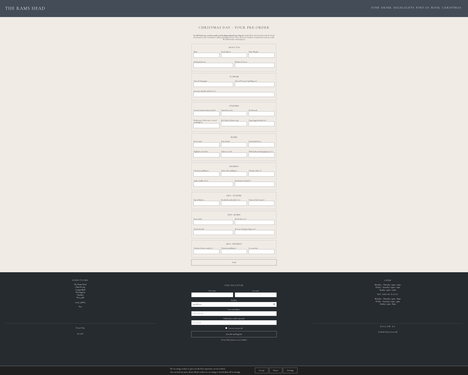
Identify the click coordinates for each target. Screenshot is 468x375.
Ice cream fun (253, 248)
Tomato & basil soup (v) (256, 200)
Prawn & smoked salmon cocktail (204, 110)
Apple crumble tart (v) (201, 181)
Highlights (403, 7)
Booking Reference (200, 62)
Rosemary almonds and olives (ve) (205, 91)
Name (196, 52)
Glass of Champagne (200, 81)
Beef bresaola (253, 110)
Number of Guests (241, 62)
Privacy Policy (80, 328)
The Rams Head (25, 8)
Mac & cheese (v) (240, 219)
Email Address (226, 52)
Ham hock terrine (227, 110)
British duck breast (255, 141)
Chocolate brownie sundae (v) (203, 248)
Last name (255, 291)
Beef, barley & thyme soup (230, 120)
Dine (375, 7)
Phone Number (254, 52)
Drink (386, 7)
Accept (262, 370)
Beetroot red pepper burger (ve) (245, 229)
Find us (422, 7)
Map (80, 307)
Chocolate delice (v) (255, 171)
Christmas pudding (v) (201, 171)
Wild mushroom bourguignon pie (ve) (261, 151)
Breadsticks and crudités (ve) (230, 200)
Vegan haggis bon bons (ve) (257, 120)
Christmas (451, 7)
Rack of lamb (225, 141)
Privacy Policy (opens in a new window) (234, 340)
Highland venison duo (201, 151)
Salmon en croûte (226, 151)
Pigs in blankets (199, 200)
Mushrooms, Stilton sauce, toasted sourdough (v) (205, 121)
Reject (275, 370)
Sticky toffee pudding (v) (229, 171)
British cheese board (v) (242, 181)
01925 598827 (80, 302)
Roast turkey (198, 141)
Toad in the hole (199, 229)
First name (212, 291)
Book (435, 7)
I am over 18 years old (235, 328)
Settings (290, 370)
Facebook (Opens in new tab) (387, 332)
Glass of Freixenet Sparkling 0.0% (246, 81)
